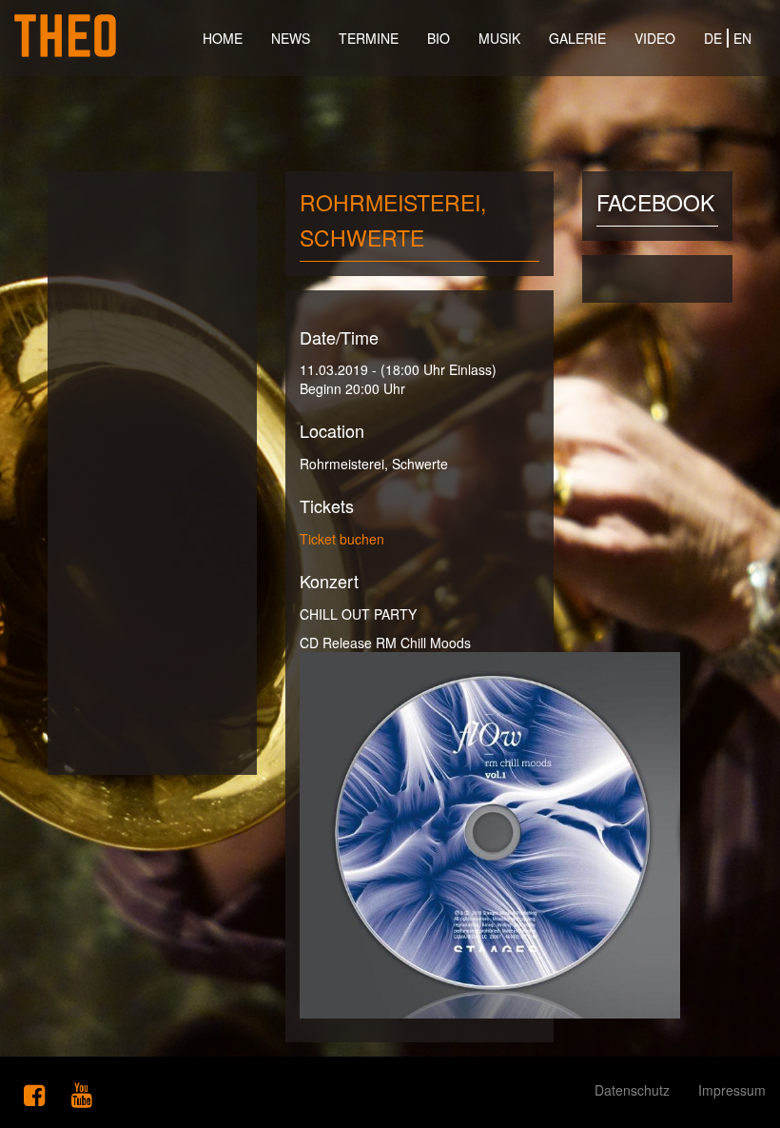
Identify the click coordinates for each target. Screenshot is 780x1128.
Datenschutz (632, 1089)
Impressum (732, 1089)
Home (223, 38)
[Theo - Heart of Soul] (65, 24)
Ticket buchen (342, 538)
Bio (438, 38)
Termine (369, 38)
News (290, 38)
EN (742, 38)
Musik (499, 38)
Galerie (577, 38)
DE (713, 38)
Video (654, 38)
